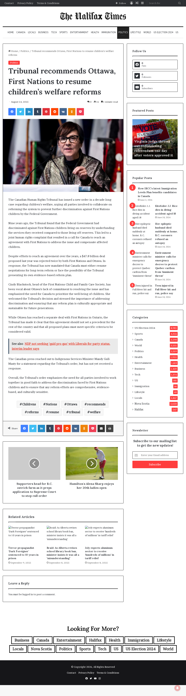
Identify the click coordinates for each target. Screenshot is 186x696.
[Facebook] (12, 111)
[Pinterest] (46, 111)
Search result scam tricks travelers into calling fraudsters (155, 150)
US (177, 32)
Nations (51, 404)
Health (95, 32)
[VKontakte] (63, 111)
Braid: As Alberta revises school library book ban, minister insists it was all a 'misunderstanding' (63, 553)
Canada (20, 32)
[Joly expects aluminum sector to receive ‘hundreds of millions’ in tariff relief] (101, 535)
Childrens (29, 404)
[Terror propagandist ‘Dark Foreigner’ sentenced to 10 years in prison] (24, 535)
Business (43, 32)
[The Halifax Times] (93, 16)
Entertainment (79, 32)
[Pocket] (80, 111)
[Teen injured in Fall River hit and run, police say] (142, 290)
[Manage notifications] (177, 688)
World (147, 32)
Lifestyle (135, 32)
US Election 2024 (163, 32)
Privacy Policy (25, 3)
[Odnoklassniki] (71, 111)
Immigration (109, 32)
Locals (32, 32)
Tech (54, 32)
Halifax (139, 409)
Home (11, 32)
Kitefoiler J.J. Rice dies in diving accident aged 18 (166, 209)
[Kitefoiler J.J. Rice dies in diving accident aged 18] (142, 211)
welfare (95, 412)
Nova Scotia (142, 403)
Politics (123, 32)
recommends (96, 404)
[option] (155, 139)
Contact (9, 3)
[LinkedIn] (29, 111)
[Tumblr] (37, 111)
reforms (33, 412)
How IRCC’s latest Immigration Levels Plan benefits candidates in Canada (157, 192)
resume (53, 412)
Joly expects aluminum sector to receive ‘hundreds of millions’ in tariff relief (99, 553)
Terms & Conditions (48, 3)
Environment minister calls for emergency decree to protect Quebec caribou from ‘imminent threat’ (166, 264)
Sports (63, 32)
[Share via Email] (101, 428)
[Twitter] (20, 111)
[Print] (109, 428)
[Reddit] (54, 111)
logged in (27, 594)
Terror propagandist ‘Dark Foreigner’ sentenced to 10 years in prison (23, 553)
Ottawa (72, 404)
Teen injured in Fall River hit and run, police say (165, 289)
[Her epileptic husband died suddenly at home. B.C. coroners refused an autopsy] (142, 233)
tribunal (74, 412)
